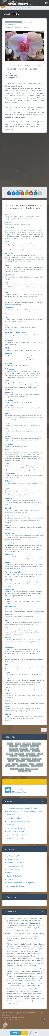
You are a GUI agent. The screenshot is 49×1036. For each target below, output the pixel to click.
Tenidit (7, 423)
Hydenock (8, 614)
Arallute (8, 701)
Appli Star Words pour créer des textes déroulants (24, 811)
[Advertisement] (24, 159)
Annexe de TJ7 (12, 873)
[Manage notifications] (45, 1019)
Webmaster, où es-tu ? (14, 815)
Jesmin (7, 599)
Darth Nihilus (11, 918)
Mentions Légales (15, 1013)
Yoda (41, 969)
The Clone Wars (37, 766)
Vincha (7, 413)
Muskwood (9, 308)
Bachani (8, 508)
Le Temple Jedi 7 (13, 856)
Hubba (7, 672)
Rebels (11, 761)
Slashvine (8, 498)
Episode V (13, 749)
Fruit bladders (10, 369)
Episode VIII (13, 751)
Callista (9, 971)
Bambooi (8, 317)
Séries (15, 764)
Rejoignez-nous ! (8, 1015)
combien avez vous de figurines (18, 821)
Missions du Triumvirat (15, 866)
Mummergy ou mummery (14, 300)
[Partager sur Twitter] (18, 193)
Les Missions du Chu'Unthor (17, 869)
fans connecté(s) (19, 790)
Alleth (7, 348)
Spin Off (39, 764)
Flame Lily (8, 214)
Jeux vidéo (30, 754)
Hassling (8, 436)
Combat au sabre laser (15, 989)
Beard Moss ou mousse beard (15, 332)
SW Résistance (23, 766)
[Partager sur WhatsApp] (27, 193)
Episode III (14, 746)
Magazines (23, 756)
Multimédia (34, 756)
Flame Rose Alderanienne (14, 572)
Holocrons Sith (12, 879)
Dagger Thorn (10, 473)
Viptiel (7, 562)
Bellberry (8, 222)
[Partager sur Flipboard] (31, 193)
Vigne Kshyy (9, 275)
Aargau (9, 933)
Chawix (7, 688)
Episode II (36, 744)
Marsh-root (9, 253)
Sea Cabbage (9, 533)
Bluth (7, 265)
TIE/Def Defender (13, 944)
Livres (39, 754)
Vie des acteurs (24, 771)
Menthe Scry (9, 543)
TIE (31, 944)
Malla (7, 241)
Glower (7, 706)
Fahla (7, 489)
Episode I (26, 744)
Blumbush (8, 353)
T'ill (6, 292)
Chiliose (8, 481)
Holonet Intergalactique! (15, 863)
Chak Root (8, 693)
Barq (6, 664)
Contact (40, 1013)
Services (23, 764)
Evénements (25, 751)
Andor (10, 744)
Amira (7, 657)
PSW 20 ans (37, 759)
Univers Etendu (32, 769)
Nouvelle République (16, 951)
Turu (6, 429)
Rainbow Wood (10, 392)
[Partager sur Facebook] (9, 193)
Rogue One (20, 761)
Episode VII (34, 749)
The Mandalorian (17, 769)
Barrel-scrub (9, 589)
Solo (31, 764)
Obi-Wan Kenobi (13, 759)
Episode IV (24, 746)
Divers (17, 744)
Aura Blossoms (10, 607)
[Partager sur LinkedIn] (36, 193)
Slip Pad (8, 714)
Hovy (7, 381)
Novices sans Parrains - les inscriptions (20, 883)
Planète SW (26, 759)
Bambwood (9, 516)
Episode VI (23, 749)
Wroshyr (8, 525)
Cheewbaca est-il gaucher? (16, 828)
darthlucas (12, 25)
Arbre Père (9, 340)
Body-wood (9, 554)
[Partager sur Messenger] (14, 193)
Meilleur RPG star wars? (15, 838)
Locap (7, 678)
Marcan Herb (9, 228)
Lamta (7, 463)
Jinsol (7, 450)
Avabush (8, 637)
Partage (15, 1033)
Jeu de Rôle (19, 754)
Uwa (6, 325)
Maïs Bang (8, 580)
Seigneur (25, 928)
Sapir (7, 620)
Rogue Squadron (33, 761)
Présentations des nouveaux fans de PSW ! (22, 808)
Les (6, 83)
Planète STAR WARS (19, 3)
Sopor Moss (9, 406)
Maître (34, 969)
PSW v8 (4, 1013)
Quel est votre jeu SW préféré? (17, 835)
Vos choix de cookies (29, 1013)
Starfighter (10, 766)
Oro (6, 628)
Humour (9, 754)
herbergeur (11, 825)
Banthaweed (9, 647)
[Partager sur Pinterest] (22, 193)
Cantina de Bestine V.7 (14, 876)
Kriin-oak (8, 363)
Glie (6, 282)
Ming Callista (11, 969)
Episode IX (35, 746)
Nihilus (24, 918)
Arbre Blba (9, 400)
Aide (24, 1033)
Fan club (36, 751)
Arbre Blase (9, 444)
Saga (8, 764)
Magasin (13, 756)
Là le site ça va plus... (14, 818)
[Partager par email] (40, 193)
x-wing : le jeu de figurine (15, 831)
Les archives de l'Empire (15, 886)
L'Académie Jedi (12, 859)
